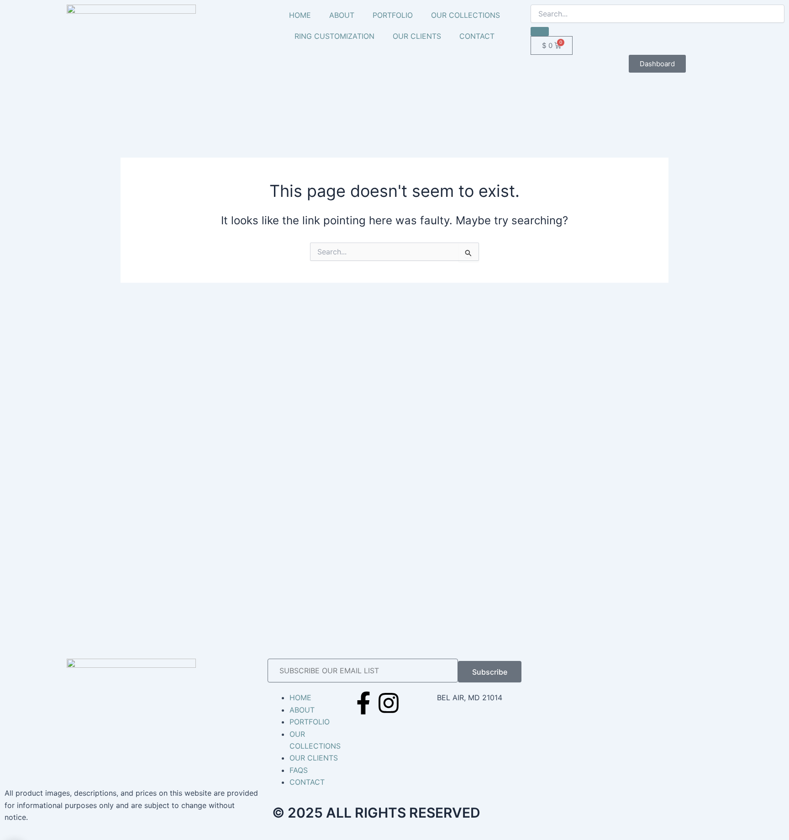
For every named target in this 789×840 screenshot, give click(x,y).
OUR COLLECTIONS (465, 15)
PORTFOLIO (393, 15)
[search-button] (540, 31)
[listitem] (131, 805)
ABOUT (341, 15)
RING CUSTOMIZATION (334, 36)
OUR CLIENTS (417, 36)
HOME (300, 15)
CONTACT (476, 36)
